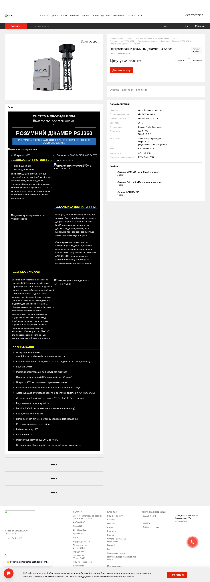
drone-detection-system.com (151, 110)
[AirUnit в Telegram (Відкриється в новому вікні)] (167, 15)
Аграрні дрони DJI (81, 541)
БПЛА (76, 537)
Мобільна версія (14, 538)
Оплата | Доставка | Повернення (108, 15)
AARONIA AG (79, 522)
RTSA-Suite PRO (146, 157)
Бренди (85, 15)
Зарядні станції (80, 552)
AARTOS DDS (144, 153)
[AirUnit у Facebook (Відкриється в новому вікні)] (160, 15)
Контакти (74, 15)
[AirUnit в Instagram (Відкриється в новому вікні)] (164, 15)
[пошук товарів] (32, 26)
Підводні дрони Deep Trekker (80, 546)
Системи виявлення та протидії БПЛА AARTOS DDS (87, 517)
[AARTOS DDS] (89, 41)
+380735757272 (194, 15)
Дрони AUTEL (79, 530)
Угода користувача (116, 553)
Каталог (44, 15)
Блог (139, 15)
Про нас (55, 15)
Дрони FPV (78, 534)
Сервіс (64, 15)
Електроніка (78, 566)
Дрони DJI (77, 526)
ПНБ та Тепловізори (82, 562)
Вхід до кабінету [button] (115, 516)
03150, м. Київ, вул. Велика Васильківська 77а (186, 517)
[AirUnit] (20, 518)
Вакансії (131, 15)
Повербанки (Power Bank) (79, 556)
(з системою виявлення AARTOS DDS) (74, 392)
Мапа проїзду (181, 521)
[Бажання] (174, 26)
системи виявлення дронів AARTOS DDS (31, 187)
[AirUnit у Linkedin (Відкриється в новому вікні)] (171, 15)
